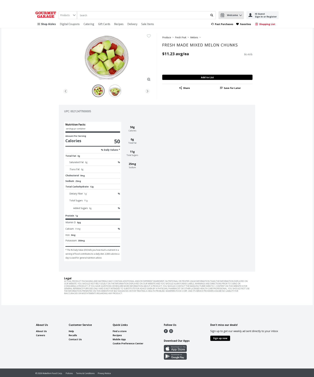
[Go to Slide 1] (98, 91)
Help (71, 331)
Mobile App (119, 339)
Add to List (207, 77)
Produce (166, 37)
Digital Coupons (70, 24)
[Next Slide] (147, 90)
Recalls (73, 335)
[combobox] (68, 15)
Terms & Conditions (85, 373)
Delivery (132, 24)
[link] (222, 24)
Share (186, 88)
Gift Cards (104, 24)
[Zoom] (148, 79)
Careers (40, 335)
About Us (41, 331)
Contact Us (75, 339)
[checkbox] (149, 36)
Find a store (120, 331)
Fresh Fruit (180, 37)
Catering (89, 24)
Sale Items (147, 24)
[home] (46, 15)
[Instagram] (171, 332)
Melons (194, 37)
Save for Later (232, 88)
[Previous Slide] (65, 90)
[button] (240, 14)
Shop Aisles (48, 24)
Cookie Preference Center (128, 343)
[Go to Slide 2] (115, 91)
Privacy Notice (104, 373)
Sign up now (220, 338)
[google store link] (175, 358)
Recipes (118, 24)
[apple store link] (175, 351)
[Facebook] (166, 332)
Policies (69, 373)
